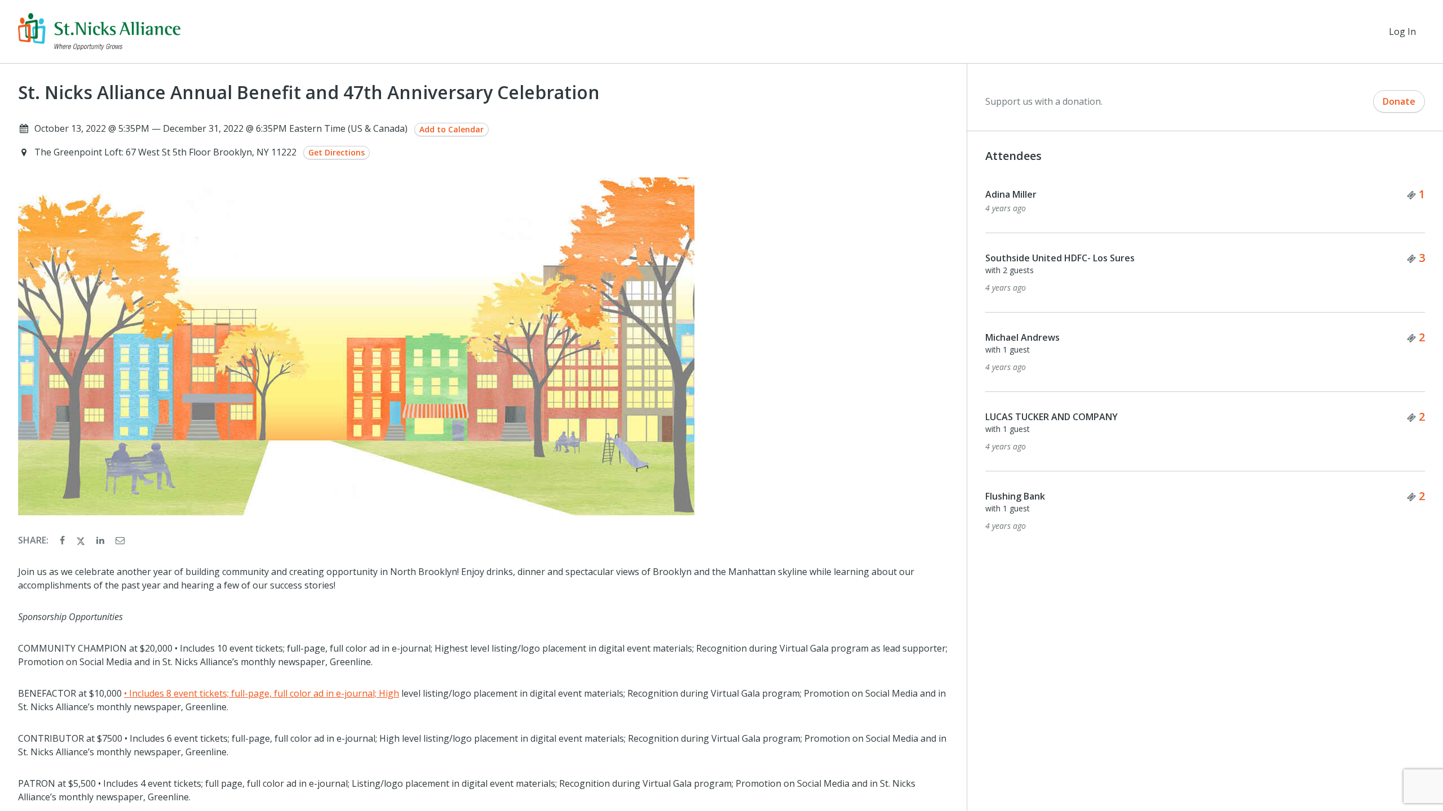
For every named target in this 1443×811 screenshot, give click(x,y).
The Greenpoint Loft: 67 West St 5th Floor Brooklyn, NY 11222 (166, 152)
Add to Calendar (451, 129)
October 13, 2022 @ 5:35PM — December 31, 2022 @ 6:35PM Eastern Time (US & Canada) (221, 128)
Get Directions (336, 152)
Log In (1402, 31)
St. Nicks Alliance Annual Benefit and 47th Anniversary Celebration (309, 92)
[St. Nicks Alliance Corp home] (99, 31)
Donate (1399, 101)
